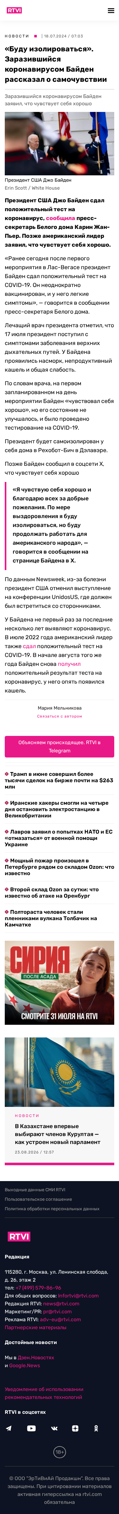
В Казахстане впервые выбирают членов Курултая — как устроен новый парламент (58, 1134)
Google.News (24, 1365)
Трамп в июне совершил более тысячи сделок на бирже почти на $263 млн (59, 780)
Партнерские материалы (35, 1327)
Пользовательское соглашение (38, 1199)
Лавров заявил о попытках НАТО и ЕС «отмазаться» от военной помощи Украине (59, 838)
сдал (29, 646)
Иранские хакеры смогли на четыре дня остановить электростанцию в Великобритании (57, 809)
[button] (112, 10)
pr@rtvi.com (57, 1312)
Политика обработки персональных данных (52, 1209)
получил (69, 663)
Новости (17, 36)
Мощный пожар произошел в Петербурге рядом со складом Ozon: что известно (59, 866)
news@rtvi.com (61, 1304)
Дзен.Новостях (36, 1358)
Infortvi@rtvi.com (78, 1296)
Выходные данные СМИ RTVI (35, 1189)
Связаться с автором (59, 716)
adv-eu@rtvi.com (60, 1319)
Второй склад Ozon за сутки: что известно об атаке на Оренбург (52, 892)
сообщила (60, 218)
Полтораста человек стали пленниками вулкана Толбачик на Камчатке (51, 918)
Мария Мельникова (60, 708)
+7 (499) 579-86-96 (38, 1288)
